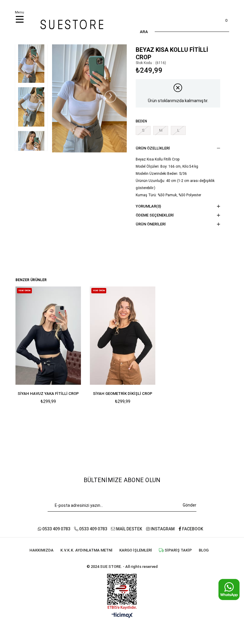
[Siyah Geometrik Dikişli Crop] (122, 335)
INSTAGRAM (162, 528)
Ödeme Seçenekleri (155, 215)
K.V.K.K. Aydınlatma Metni (86, 550)
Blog (204, 550)
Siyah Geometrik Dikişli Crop (122, 393)
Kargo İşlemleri (135, 550)
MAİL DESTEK (128, 528)
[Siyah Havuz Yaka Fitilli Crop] (48, 335)
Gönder (189, 505)
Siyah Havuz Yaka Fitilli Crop (48, 393)
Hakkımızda (41, 550)
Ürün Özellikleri (153, 148)
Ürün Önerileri (151, 224)
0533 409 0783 (55, 528)
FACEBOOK (192, 528)
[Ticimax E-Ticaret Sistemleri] (122, 616)
